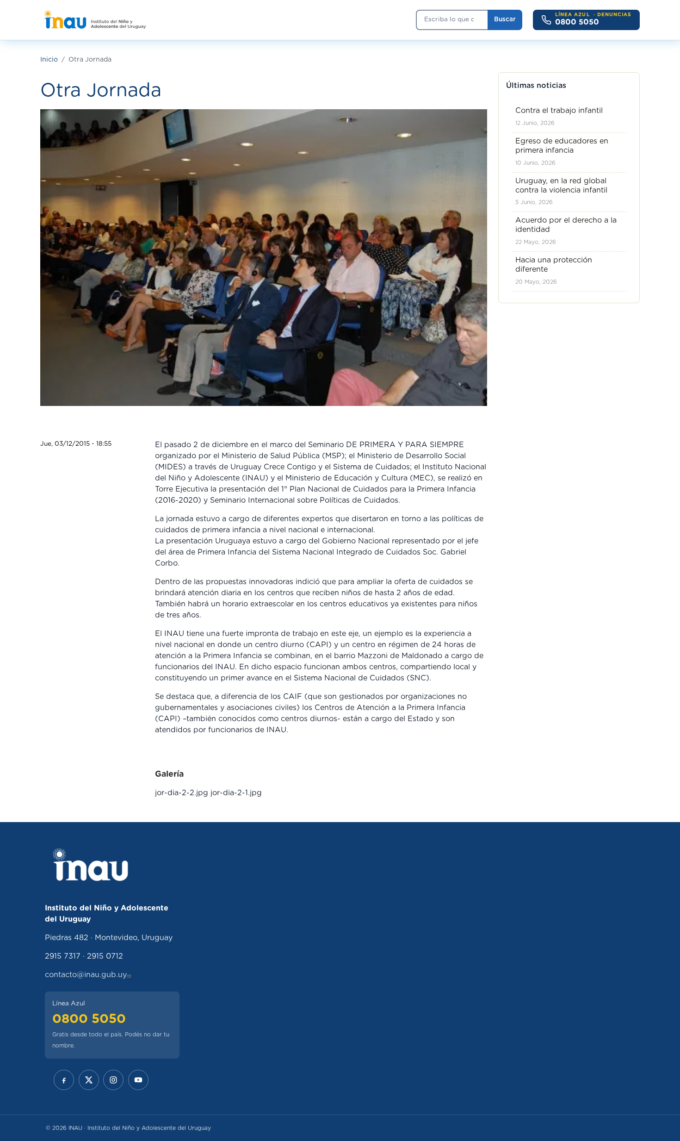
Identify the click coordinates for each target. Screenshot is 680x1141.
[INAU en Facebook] (64, 1080)
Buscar (505, 19)
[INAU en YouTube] (138, 1080)
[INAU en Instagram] (113, 1080)
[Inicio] (94, 19)
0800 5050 (89, 1019)
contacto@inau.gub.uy (86, 975)
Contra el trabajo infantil (559, 110)
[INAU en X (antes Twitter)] (89, 1080)
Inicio (49, 59)
